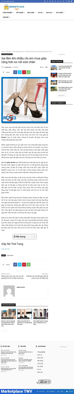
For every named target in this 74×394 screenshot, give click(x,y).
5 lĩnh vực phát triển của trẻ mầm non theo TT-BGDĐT (25, 360)
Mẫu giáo (21, 357)
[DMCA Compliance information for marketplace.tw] (43, 383)
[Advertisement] (37, 33)
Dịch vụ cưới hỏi (5, 350)
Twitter (61, 391)
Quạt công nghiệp (23, 365)
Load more (61, 95)
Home (3, 51)
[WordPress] (69, 1)
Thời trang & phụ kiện (18, 51)
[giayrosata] (2, 67)
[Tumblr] (63, 1)
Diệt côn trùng (22, 350)
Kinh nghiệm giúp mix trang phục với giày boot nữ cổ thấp (40, 322)
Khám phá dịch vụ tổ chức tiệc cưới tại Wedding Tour (8, 369)
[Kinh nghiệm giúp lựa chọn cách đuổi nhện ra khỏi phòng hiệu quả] (54, 89)
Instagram (52, 391)
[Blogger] (45, 1)
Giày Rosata (5, 249)
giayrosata (8, 67)
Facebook (41, 391)
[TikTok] (61, 1)
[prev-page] (2, 330)
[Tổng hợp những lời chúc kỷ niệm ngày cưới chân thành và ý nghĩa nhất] (54, 75)
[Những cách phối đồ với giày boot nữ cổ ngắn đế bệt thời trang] (24, 314)
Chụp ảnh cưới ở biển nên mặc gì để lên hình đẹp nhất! (65, 68)
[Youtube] (71, 1)
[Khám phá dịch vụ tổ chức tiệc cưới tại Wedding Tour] (54, 82)
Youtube (71, 391)
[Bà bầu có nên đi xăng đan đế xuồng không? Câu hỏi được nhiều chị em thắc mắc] (8, 314)
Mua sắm (8, 51)
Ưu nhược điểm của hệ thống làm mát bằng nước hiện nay (26, 368)
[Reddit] (58, 1)
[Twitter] (66, 1)
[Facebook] (47, 1)
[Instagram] (50, 1)
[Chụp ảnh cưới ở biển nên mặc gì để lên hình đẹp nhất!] (54, 67)
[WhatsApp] (28, 72)
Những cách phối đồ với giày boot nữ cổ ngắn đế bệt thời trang (24, 322)
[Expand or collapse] (34, 236)
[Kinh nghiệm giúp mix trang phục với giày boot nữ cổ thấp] (40, 314)
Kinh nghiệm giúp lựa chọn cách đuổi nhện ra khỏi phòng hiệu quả (65, 89)
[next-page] (5, 330)
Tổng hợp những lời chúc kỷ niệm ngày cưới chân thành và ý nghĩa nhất (65, 75)
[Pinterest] (55, 1)
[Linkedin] (53, 1)
